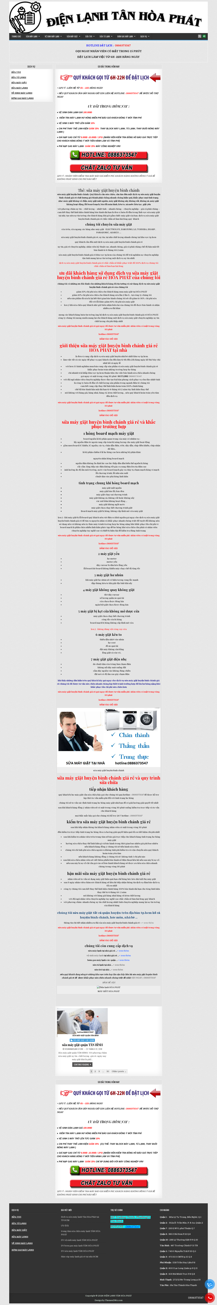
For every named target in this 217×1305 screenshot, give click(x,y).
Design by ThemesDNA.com (108, 1300)
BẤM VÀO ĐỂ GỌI (108, 339)
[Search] (200, 36)
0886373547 (123, 45)
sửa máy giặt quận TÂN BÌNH (82, 1045)
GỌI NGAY (136, 978)
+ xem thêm (148, 923)
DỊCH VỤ (143, 36)
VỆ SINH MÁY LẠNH (52, 36)
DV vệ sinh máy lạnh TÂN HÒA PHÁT (79, 1240)
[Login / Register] (204, 36)
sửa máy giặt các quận (83, 1040)
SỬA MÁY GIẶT (72, 36)
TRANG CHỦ (16, 36)
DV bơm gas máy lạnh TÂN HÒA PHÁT (80, 1245)
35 (108, 1071)
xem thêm (124, 951)
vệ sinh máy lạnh (95, 955)
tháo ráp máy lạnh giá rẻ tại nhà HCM (79, 1256)
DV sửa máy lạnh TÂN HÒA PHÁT (77, 1251)
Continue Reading (83, 1064)
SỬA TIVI (88, 36)
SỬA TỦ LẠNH (105, 36)
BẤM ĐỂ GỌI (108, 982)
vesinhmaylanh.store (74, 1049)
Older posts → (119, 1071)
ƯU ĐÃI (65, 1225)
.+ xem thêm (118, 965)
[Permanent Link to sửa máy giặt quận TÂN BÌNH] (82, 1022)
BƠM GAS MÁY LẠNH (125, 36)
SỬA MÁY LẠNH (31, 36)
